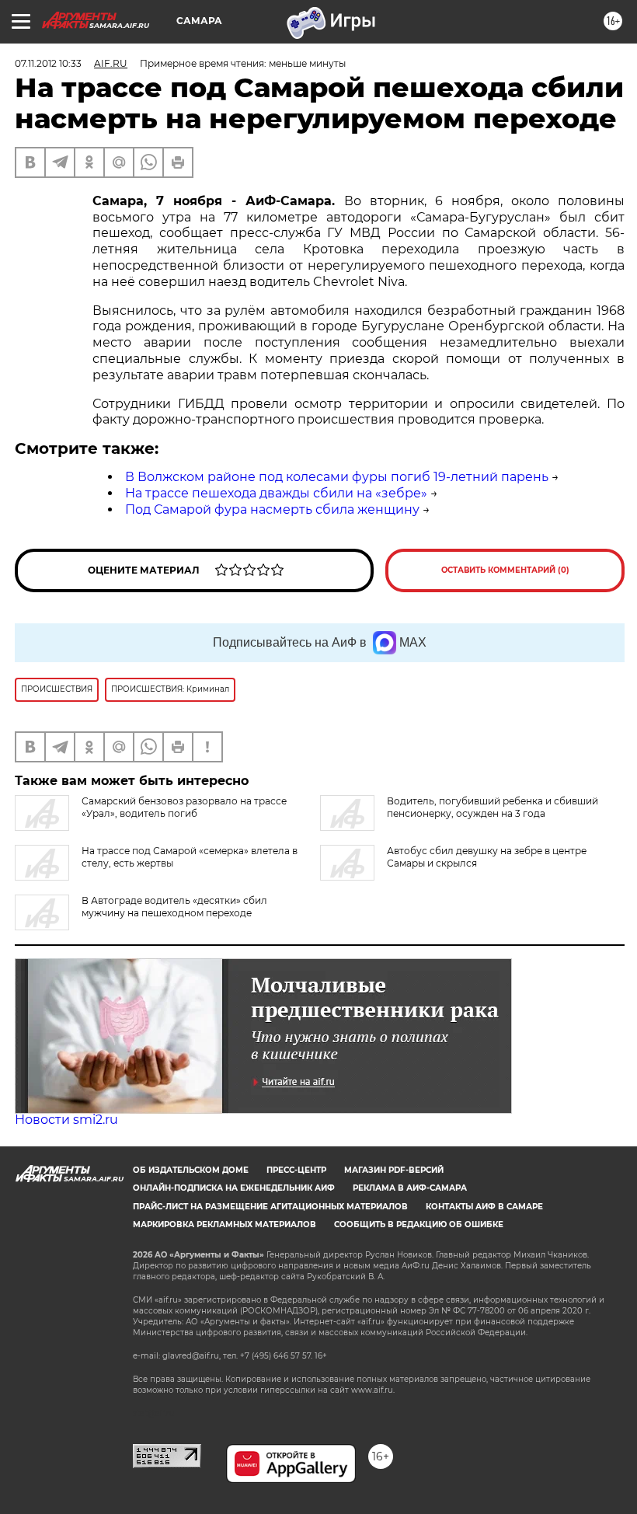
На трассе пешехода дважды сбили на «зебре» (276, 493)
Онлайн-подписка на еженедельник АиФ (234, 1188)
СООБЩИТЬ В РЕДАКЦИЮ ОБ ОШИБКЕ (418, 1224)
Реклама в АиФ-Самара (410, 1188)
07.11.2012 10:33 (48, 63)
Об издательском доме (191, 1170)
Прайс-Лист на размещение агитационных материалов (270, 1207)
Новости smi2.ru (66, 1119)
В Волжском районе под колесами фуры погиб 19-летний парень (336, 476)
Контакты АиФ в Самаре (484, 1207)
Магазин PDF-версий (394, 1170)
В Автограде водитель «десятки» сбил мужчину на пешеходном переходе (174, 907)
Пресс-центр (296, 1170)
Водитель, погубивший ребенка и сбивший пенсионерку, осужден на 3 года (492, 807)
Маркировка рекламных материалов (224, 1224)
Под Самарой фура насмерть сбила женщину (272, 509)
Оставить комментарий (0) (505, 570)
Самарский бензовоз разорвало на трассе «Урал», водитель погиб (184, 807)
